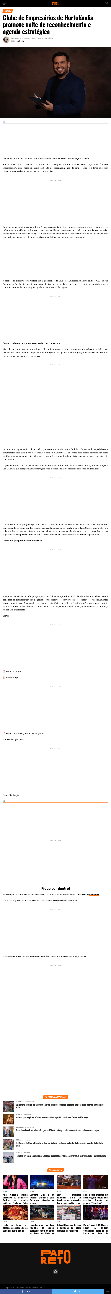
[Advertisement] (55, 200)
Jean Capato (20, 41)
